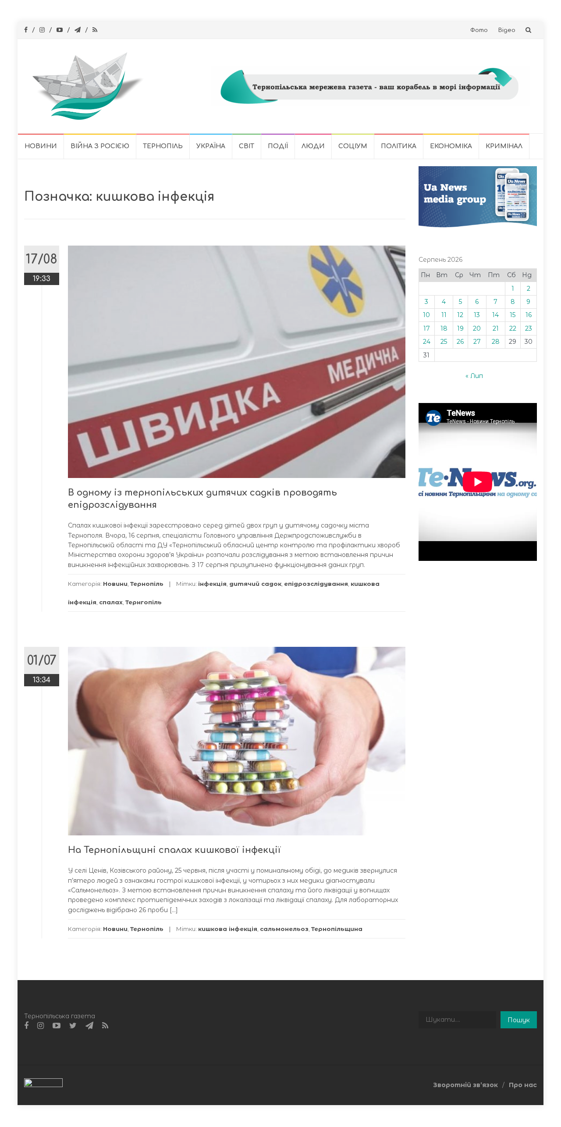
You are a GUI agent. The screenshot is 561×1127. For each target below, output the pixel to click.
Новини (41, 146)
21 (496, 328)
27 (477, 342)
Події (278, 146)
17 (426, 328)
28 (496, 342)
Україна (210, 146)
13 (477, 315)
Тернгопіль (143, 602)
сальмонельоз (284, 928)
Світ (246, 146)
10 (426, 315)
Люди (313, 146)
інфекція (212, 583)
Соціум (352, 146)
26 (460, 342)
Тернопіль (163, 146)
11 (444, 315)
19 (460, 328)
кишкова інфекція (227, 928)
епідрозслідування (316, 583)
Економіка (451, 146)
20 (477, 328)
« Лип (474, 376)
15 (512, 315)
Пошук (519, 1020)
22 (512, 328)
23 (528, 328)
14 (495, 315)
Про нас (523, 1085)
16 (528, 315)
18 (443, 328)
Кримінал (504, 146)
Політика (398, 146)
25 (443, 342)
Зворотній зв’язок (465, 1085)
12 (460, 315)
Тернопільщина (336, 928)
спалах (111, 602)
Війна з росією (100, 146)
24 (426, 342)
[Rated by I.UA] (43, 1084)
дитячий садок (255, 583)
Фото (479, 30)
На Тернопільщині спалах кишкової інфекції (174, 850)
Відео (506, 30)
